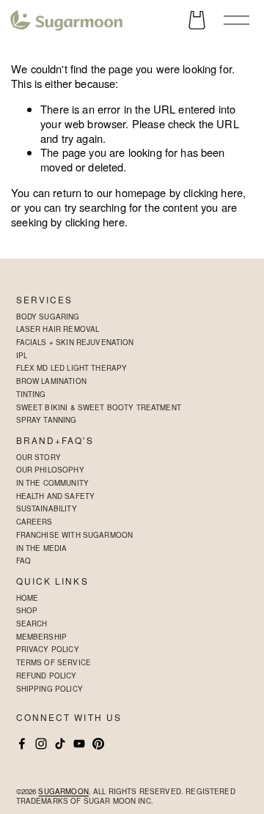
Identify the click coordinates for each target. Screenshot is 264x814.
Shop (27, 610)
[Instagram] (41, 744)
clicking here (213, 192)
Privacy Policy (47, 649)
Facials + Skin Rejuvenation (75, 342)
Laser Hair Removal (58, 329)
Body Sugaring (48, 316)
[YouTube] (79, 744)
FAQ (23, 560)
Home (27, 598)
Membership (41, 636)
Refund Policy (46, 675)
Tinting (31, 394)
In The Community (52, 483)
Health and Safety (55, 496)
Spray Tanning (46, 420)
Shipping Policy (49, 689)
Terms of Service (53, 662)
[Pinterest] (98, 744)
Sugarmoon (63, 791)
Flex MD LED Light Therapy (72, 368)
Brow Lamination (51, 381)
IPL (21, 355)
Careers (34, 521)
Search (32, 623)
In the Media (41, 548)
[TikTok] (60, 744)
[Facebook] (22, 744)
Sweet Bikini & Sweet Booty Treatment (98, 407)
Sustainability (46, 508)
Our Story (38, 457)
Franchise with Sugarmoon (74, 535)
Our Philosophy (50, 469)
